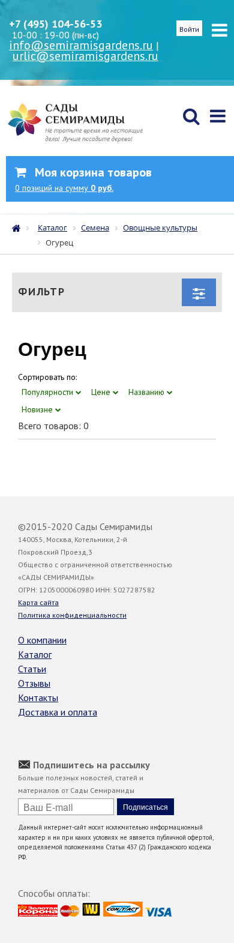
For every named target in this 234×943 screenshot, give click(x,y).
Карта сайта (38, 602)
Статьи (32, 669)
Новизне (38, 409)
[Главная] (19, 227)
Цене (102, 392)
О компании (42, 640)
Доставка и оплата (57, 712)
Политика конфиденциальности (72, 614)
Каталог (35, 654)
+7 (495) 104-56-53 (55, 24)
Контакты (38, 697)
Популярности (49, 392)
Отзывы (34, 683)
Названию (147, 392)
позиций (64, 187)
